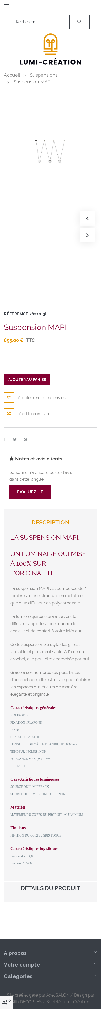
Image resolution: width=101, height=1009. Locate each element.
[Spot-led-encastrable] (50, 48)
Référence (16, 314)
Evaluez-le (30, 491)
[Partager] (5, 439)
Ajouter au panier (27, 380)
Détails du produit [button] (50, 888)
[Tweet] (15, 439)
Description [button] (50, 523)
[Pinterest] (25, 439)
